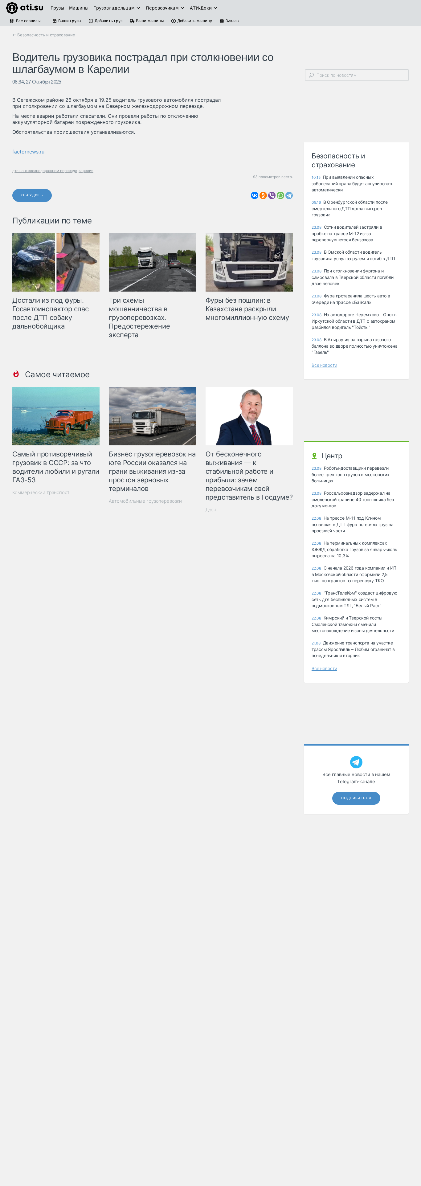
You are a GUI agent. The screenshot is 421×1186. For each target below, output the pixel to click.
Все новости (324, 365)
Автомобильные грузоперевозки (145, 501)
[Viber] (272, 195)
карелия (86, 170)
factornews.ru (28, 152)
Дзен (211, 510)
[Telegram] (289, 195)
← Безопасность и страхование (43, 34)
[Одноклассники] (263, 195)
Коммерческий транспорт (41, 492)
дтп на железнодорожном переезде (44, 170)
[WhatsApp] (280, 195)
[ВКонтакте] (254, 195)
